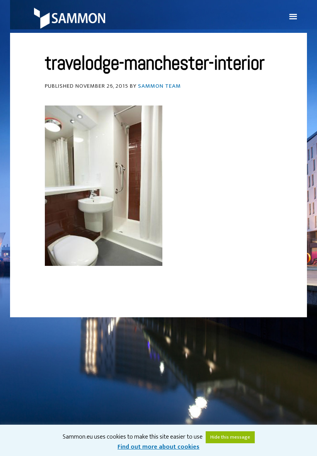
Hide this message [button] (230, 437)
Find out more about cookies (158, 447)
